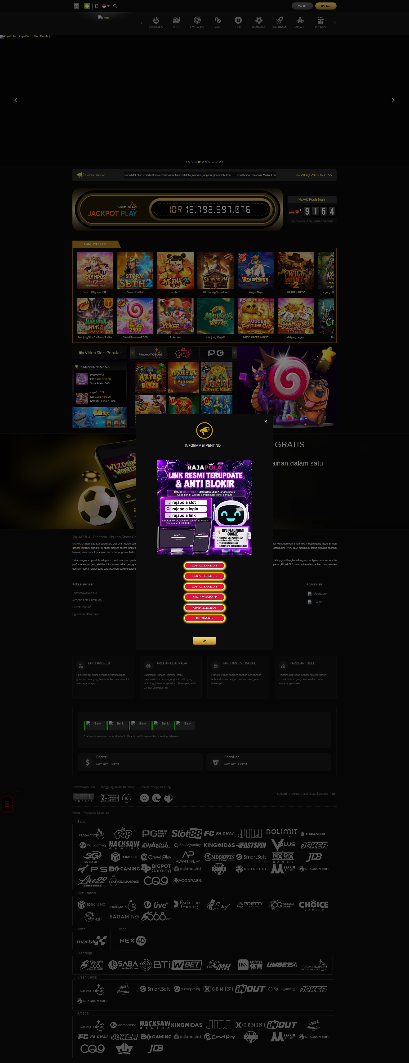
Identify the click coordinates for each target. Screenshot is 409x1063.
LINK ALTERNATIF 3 (204, 586)
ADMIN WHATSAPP (204, 597)
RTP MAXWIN (204, 618)
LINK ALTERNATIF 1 (204, 565)
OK (204, 641)
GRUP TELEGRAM (204, 607)
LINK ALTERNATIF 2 (204, 576)
